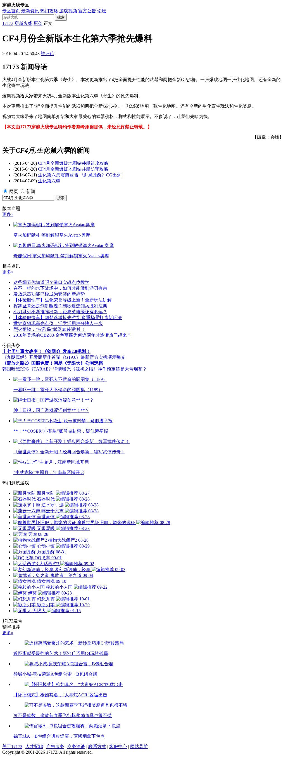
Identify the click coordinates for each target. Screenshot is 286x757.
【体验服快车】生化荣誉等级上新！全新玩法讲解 (62, 300)
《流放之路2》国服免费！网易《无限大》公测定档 (52, 363)
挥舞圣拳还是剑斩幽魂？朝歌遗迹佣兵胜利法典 (60, 305)
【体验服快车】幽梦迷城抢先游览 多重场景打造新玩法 (67, 317)
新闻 (30, 191)
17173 (7, 23)
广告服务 (55, 746)
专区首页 (11, 10)
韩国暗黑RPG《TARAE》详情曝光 (36, 369)
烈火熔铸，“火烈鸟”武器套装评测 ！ (49, 329)
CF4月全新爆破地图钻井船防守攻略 (73, 169)
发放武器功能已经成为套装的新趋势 (49, 294)
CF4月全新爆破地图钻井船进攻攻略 (73, 163)
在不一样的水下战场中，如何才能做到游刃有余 (60, 288)
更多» (7, 214)
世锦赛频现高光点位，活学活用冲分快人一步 (58, 323)
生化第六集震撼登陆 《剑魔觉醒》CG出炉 (79, 175)
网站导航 (139, 746)
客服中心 (118, 746)
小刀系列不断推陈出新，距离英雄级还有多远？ (60, 311)
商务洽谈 (76, 746)
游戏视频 (68, 10)
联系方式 (97, 746)
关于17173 (12, 746)
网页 (13, 191)
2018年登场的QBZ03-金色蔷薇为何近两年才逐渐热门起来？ (72, 335)
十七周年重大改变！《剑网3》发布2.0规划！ (46, 351)
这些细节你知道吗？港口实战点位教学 (51, 282)
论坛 (101, 10)
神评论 (47, 53)
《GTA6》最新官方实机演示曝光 (92, 357)
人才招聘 (34, 746)
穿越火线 (23, 23)
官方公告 (87, 10)
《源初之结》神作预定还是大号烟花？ (109, 369)
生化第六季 (49, 180)
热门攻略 (49, 10)
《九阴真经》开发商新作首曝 (31, 357)
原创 (38, 23)
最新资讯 (30, 10)
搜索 (61, 17)
